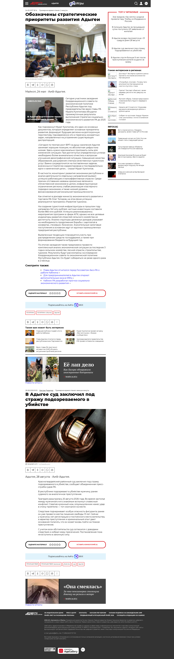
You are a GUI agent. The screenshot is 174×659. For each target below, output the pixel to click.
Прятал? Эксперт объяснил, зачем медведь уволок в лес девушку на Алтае (132, 92)
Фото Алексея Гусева (33, 79)
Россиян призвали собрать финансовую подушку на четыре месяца (131, 165)
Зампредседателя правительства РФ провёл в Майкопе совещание (90, 340)
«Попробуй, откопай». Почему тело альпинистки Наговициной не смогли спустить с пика (133, 84)
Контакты (83, 613)
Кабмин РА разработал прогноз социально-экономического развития (65, 282)
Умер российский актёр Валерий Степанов (131, 173)
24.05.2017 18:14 (31, 10)
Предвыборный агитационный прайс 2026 (97, 615)
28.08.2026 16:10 (31, 390)
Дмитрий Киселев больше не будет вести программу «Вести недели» (132, 156)
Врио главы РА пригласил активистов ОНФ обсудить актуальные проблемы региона (48, 349)
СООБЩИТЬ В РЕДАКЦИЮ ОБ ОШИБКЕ (131, 615)
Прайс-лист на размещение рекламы (59, 615)
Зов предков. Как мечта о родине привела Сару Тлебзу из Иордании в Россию (128, 19)
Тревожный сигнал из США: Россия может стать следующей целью (132, 139)
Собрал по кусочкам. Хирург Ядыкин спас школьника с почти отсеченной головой (133, 118)
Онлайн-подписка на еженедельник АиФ (125, 613)
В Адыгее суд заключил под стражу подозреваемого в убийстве (128, 49)
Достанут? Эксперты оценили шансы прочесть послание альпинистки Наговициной (133, 76)
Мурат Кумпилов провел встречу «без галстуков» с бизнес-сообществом (90, 333)
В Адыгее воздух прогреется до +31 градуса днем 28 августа (128, 39)
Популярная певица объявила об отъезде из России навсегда (130, 148)
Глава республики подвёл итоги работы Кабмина (49, 332)
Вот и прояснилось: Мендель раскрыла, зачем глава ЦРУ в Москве (133, 131)
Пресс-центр (71, 613)
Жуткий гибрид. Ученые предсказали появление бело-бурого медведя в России (134, 101)
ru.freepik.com (44, 464)
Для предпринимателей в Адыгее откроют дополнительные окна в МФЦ (65, 276)
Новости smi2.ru (33, 383)
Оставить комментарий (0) (87, 293)
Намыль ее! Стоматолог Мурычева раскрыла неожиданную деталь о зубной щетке (132, 109)
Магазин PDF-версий (98, 613)
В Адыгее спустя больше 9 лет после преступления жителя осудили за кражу (128, 60)
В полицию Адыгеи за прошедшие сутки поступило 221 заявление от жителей (128, 29)
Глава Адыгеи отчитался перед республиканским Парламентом (49, 340)
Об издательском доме (53, 613)
